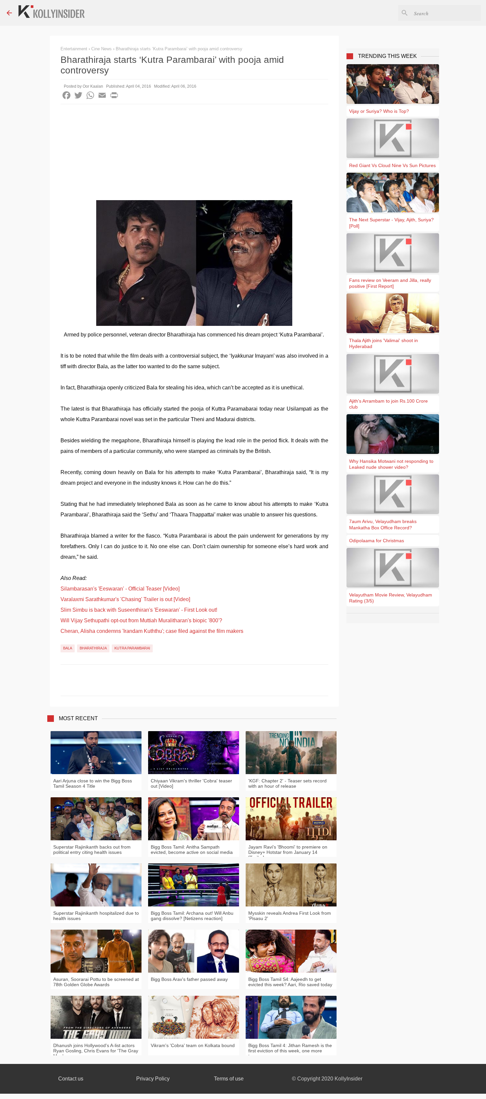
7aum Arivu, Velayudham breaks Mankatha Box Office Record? (383, 524)
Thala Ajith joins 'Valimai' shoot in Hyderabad (383, 343)
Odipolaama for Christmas (376, 540)
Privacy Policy (153, 1078)
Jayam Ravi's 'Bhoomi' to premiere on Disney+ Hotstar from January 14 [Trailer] (287, 852)
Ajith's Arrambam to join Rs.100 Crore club (388, 404)
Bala (67, 648)
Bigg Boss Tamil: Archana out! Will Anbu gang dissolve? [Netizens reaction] (192, 915)
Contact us (70, 1078)
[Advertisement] (194, 154)
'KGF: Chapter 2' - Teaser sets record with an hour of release (287, 783)
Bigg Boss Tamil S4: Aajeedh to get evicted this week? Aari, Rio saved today (290, 982)
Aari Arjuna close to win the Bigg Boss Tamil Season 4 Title (92, 783)
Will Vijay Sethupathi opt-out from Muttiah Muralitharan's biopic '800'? (141, 620)
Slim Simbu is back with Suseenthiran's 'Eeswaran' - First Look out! (139, 610)
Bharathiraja (93, 648)
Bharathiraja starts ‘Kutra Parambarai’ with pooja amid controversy (179, 48)
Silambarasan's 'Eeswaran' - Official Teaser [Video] (120, 589)
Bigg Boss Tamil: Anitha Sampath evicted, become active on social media (192, 849)
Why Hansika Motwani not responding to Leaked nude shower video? (391, 464)
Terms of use (229, 1078)
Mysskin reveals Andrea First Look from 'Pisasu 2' (289, 915)
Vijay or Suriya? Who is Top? (379, 111)
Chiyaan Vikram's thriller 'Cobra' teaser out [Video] (191, 783)
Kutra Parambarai (132, 648)
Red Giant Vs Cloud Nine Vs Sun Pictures (392, 165)
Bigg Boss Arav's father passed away (189, 979)
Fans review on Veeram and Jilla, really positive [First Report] (390, 283)
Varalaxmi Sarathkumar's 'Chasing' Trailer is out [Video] (125, 599)
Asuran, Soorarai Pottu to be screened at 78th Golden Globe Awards (96, 982)
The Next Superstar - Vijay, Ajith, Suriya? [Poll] (391, 222)
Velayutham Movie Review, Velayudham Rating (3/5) (390, 597)
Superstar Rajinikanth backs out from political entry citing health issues (92, 849)
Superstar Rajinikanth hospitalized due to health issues (96, 915)
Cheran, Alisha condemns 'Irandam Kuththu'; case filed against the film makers (152, 631)
